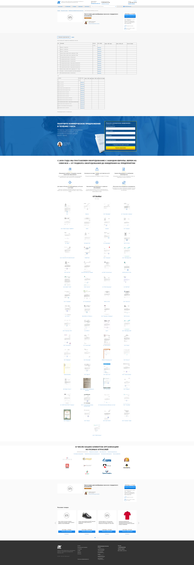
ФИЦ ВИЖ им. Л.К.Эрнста (87, 316)
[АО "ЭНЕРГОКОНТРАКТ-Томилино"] (67, 398)
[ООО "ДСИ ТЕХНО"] (106, 414)
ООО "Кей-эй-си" (126, 301)
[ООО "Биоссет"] (126, 353)
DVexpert (59, 547)
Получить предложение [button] (130, 487)
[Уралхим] (106, 222)
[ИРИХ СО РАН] (106, 295)
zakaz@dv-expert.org (96, 3)
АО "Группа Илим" (87, 345)
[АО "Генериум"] (126, 222)
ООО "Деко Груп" (106, 374)
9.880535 (99, 73)
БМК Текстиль (127, 316)
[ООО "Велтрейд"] (87, 353)
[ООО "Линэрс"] (87, 414)
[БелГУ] (106, 324)
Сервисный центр (128, 6)
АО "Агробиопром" (87, 301)
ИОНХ (87, 228)
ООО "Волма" (126, 345)
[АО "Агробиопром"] (87, 295)
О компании (67, 6)
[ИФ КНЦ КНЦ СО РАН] (126, 266)
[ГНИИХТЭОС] (87, 251)
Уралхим (107, 228)
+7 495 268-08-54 (132, 2)
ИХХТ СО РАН (127, 243)
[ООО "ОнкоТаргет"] (67, 339)
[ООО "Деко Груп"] (106, 368)
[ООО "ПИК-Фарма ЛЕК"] (126, 324)
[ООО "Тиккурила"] (106, 251)
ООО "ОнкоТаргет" (67, 345)
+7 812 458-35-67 (101, 550)
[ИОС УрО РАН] (67, 266)
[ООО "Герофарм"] (67, 295)
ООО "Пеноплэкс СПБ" (67, 330)
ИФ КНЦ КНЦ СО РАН (126, 272)
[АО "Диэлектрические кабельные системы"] (106, 398)
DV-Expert (58, 2)
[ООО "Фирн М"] (87, 368)
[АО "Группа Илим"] (87, 339)
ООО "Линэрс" (87, 420)
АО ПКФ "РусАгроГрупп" (107, 272)
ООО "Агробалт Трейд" (126, 420)
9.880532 (99, 57)
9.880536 (99, 65)
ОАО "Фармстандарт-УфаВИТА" (67, 228)
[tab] (63, 37)
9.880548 (99, 51)
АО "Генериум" (127, 228)
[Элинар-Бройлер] (67, 368)
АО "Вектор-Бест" (107, 345)
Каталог (79, 545)
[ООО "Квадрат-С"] (67, 414)
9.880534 (99, 63)
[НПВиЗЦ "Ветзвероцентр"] (106, 353)
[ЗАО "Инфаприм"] (67, 353)
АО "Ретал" (67, 316)
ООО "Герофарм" (67, 301)
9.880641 (99, 53)
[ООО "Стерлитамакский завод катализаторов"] (87, 398)
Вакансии (80, 6)
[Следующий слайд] (138, 523)
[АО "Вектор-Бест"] (106, 339)
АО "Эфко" (67, 243)
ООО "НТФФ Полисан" (97, 435)
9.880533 (99, 61)
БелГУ (107, 330)
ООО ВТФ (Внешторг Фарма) (87, 272)
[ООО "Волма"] (126, 339)
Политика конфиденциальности (83, 559)
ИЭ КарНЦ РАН (87, 243)
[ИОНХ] (87, 222)
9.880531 (99, 71)
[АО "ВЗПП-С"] (87, 324)
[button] (94, 23)
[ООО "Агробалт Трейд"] (126, 414)
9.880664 (99, 55)
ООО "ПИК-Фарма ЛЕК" (126, 330)
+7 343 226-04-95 (101, 552)
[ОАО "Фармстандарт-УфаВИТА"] (67, 222)
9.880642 (99, 69)
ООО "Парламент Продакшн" (107, 316)
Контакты (87, 6)
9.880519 (99, 49)
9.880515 (99, 47)
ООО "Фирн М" (87, 374)
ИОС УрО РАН (67, 272)
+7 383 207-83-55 (101, 559)
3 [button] (97, 537)
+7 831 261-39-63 (101, 557)
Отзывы (74, 6)
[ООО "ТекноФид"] (126, 398)
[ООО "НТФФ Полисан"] (97, 429)
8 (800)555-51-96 (105, 2)
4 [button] (99, 537)
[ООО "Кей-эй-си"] (126, 295)
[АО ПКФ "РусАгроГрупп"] (106, 266)
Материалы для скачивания (82, 547)
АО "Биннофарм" (107, 243)
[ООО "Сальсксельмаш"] (126, 368)
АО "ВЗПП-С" (87, 330)
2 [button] (96, 537)
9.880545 (99, 59)
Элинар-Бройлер (67, 374)
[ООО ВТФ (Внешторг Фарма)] (87, 266)
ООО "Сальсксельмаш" (126, 374)
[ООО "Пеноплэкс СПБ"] (67, 324)
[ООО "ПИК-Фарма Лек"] (126, 251)
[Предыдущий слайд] (55, 523)
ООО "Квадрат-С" (67, 420)
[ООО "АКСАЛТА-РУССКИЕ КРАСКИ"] (67, 251)
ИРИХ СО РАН (107, 301)
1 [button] (95, 537)
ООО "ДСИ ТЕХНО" (107, 420)
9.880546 (99, 67)
